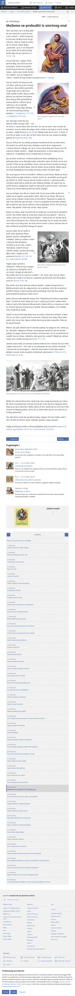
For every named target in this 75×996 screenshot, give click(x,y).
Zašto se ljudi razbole (15, 703)
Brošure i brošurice (32, 914)
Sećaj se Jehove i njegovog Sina (18, 803)
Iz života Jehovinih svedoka (59, 937)
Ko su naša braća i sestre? (16, 845)
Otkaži (13, 992)
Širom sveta (54, 939)
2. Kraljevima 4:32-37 (15, 116)
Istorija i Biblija (7, 939)
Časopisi (29, 923)
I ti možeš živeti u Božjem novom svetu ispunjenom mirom (28, 881)
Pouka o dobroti (13, 646)
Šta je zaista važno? (14, 653)
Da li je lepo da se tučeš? (16, 675)
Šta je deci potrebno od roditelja (19, 541)
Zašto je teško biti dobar (16, 724)
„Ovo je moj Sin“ (13, 575)
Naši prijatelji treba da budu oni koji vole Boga (24, 852)
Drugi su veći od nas (14, 596)
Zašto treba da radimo (15, 838)
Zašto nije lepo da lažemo (16, 696)
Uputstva (30, 934)
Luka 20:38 (32, 132)
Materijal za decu (22, 491)
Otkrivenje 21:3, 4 (14, 355)
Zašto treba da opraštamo (17, 639)
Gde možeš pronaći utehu (16, 760)
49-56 (23, 259)
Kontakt (53, 919)
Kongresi (53, 931)
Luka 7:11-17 (38, 339)
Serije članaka (31, 920)
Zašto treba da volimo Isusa (17, 810)
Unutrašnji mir (7, 922)
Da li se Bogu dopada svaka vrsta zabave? (22, 746)
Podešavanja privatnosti (11, 986)
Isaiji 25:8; (62, 426)
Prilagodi (22, 992)
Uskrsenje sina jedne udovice (28, 479)
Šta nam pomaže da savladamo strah (21, 753)
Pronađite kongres (44, 957)
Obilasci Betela (55, 922)
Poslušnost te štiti (13, 589)
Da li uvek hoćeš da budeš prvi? (18, 682)
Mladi (4, 927)
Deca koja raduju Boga (15, 831)
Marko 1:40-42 (47, 77)
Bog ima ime (11, 568)
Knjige (12, 11)
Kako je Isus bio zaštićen (16, 767)
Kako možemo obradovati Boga (19, 824)
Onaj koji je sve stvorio (15, 561)
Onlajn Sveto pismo (32, 908)
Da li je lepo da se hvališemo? (18, 689)
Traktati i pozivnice (32, 917)
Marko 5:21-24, (22, 256)
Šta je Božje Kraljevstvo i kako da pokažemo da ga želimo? (28, 859)
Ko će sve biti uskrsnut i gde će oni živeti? (22, 795)
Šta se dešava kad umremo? (17, 781)
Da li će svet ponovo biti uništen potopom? (23, 866)
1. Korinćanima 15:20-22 (42, 429)
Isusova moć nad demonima (17, 611)
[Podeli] (68, 12)
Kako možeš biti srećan (15, 660)
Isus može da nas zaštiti (16, 774)
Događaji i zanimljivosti (57, 934)
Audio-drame (31, 946)
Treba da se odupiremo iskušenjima (20, 603)
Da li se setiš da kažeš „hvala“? (18, 667)
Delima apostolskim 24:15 (17, 429)
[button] (28, 7)
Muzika (29, 943)
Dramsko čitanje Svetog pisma (36, 949)
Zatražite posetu (55, 916)
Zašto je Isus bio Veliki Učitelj (17, 547)
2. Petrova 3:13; (59, 352)
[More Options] (72, 12)
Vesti (52, 904)
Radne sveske (31, 925)
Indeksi (29, 931)
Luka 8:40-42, (15, 259)
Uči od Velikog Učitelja (23, 11)
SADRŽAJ (37, 535)
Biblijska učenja (7, 904)
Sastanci (53, 925)
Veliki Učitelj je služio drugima (18, 582)
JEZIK (44, 17)
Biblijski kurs (6, 914)
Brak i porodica (7, 925)
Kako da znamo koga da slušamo (19, 738)
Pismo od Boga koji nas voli (17, 554)
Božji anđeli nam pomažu (16, 618)
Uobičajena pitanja (56, 913)
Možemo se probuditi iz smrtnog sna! (21, 788)
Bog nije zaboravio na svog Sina (19, 817)
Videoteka (30, 940)
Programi (30, 928)
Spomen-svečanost (56, 928)
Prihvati (5, 992)
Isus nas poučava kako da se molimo (20, 625)
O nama (53, 909)
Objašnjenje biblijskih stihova (11, 911)
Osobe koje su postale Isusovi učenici (21, 632)
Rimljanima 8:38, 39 (22, 137)
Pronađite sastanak (27, 957)
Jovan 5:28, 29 (20, 280)
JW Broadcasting (32, 937)
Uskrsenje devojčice (23, 466)
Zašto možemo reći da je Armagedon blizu (22, 874)
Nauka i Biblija (7, 936)
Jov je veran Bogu (22, 452)
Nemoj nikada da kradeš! (16, 710)
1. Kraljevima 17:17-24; (23, 113)
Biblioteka (4, 11)
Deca (4, 930)
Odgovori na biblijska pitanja (11, 908)
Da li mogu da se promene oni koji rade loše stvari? (26, 717)
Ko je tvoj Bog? (12, 731)
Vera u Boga (6, 933)
